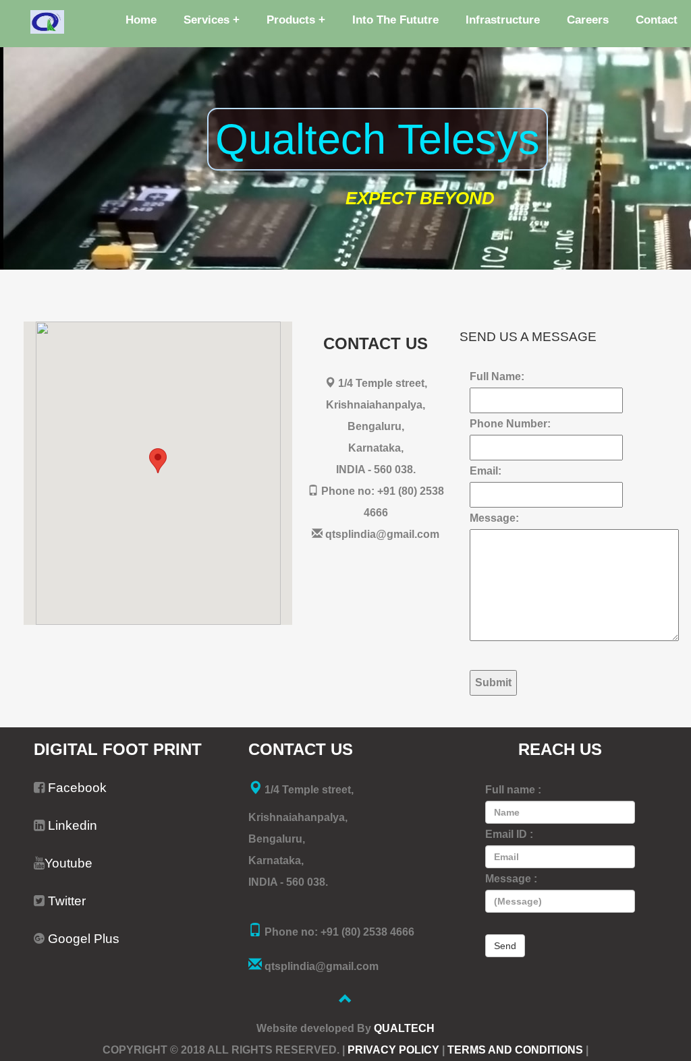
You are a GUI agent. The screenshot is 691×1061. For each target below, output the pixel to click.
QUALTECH (404, 1028)
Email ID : (511, 889)
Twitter (67, 901)
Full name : (513, 867)
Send (505, 945)
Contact (657, 19)
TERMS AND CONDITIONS (514, 1050)
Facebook (77, 788)
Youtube (68, 863)
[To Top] (345, 1000)
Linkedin (71, 825)
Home (141, 19)
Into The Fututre (395, 19)
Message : (511, 912)
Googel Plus (82, 939)
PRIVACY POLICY (392, 1050)
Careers (588, 19)
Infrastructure (503, 19)
